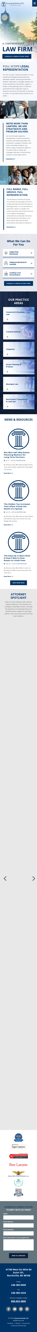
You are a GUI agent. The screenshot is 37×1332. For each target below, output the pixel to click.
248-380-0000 (18, 1284)
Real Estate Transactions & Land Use (16, 400)
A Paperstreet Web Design (18, 1325)
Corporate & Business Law (15, 313)
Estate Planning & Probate (13, 365)
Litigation (10, 349)
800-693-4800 (18, 1301)
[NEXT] (32, 878)
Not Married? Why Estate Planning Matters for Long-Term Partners (17, 454)
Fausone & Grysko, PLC (21, 1318)
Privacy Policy (26, 1323)
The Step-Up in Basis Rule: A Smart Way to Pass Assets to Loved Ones (17, 558)
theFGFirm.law (21, 460)
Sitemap (17, 1323)
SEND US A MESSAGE (18, 1255)
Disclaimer (10, 1323)
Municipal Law (12, 384)
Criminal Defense (13, 332)
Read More (10, 159)
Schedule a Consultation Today (17, 56)
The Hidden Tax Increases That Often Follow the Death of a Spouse (17, 506)
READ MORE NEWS (19, 583)
